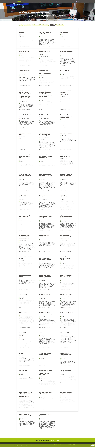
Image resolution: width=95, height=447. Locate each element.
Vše (21, 24)
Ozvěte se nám (54, 440)
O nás (67, 1)
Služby (37, 1)
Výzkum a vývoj (37, 24)
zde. (33, 445)
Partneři (56, 1)
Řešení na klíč (61, 24)
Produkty (43, 1)
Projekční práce (28, 24)
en (76, 1)
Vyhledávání (77, 1)
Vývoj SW (53, 24)
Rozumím (92, 445)
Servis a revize (45, 24)
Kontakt (72, 1)
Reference (50, 1)
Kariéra (62, 1)
